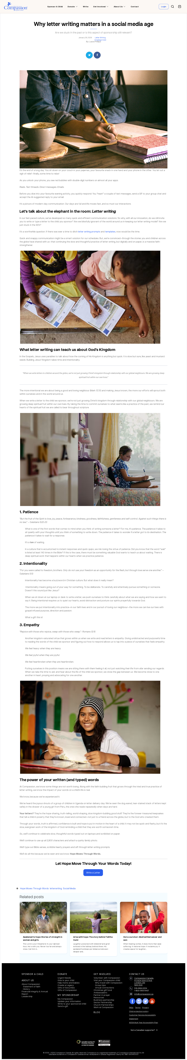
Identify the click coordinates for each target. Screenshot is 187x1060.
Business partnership (104, 1000)
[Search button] (172, 6)
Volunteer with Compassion (107, 978)
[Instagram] (139, 1001)
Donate (71, 6)
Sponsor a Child (33, 974)
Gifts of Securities (66, 987)
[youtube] (152, 1001)
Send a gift (63, 1006)
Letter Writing (100, 37)
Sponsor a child (55, 6)
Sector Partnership (103, 1002)
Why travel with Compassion (108, 982)
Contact (135, 6)
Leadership (27, 996)
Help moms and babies (69, 982)
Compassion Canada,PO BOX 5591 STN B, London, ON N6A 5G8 (144, 981)
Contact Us (136, 974)
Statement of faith (31, 986)
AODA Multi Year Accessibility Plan (143, 1022)
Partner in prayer (102, 995)
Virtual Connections (104, 987)
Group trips (100, 985)
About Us (28, 980)
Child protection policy (138, 1011)
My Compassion (65, 999)
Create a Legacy (66, 985)
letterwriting (56, 888)
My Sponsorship (68, 995)
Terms (137, 1007)
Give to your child (66, 980)
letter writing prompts (89, 231)
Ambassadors (100, 992)
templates (110, 231)
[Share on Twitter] (89, 55)
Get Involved (102, 974)
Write (85, 6)
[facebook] (132, 1001)
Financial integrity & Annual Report (35, 992)
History (26, 989)
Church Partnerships (104, 1005)
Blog (97, 1012)
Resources (99, 997)
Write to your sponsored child (72, 1003)
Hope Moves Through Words (34, 888)
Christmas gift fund (103, 990)
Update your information (69, 1001)
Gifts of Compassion (67, 990)
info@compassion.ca (143, 994)
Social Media (69, 888)
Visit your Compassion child (107, 980)
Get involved (99, 6)
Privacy (145, 1007)
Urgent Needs (64, 978)
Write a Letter (93, 872)
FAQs (131, 1007)
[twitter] (146, 1001)
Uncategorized (100, 40)
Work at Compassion (104, 1007)
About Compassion (31, 984)
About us (118, 6)
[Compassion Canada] (16, 6)
